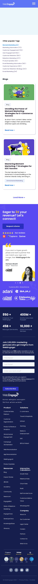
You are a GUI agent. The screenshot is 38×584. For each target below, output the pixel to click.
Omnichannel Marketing (14, 181)
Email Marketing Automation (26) (14, 63)
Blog (7, 105)
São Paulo (6, 402)
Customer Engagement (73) (12, 50)
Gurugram (22, 399)
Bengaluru (13, 399)
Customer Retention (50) (11, 56)
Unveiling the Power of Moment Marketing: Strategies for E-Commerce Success (19, 112)
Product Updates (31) (10, 61)
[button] (19, 197)
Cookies (32, 580)
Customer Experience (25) (12, 66)
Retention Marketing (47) (11, 58)
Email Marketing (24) (10, 71)
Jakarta (19, 402)
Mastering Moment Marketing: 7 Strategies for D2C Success (18, 166)
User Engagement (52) (10, 53)
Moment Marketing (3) (10, 45)
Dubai (13, 402)
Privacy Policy (23, 580)
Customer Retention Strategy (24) (14, 69)
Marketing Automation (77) (12, 47)
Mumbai (5, 399)
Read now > (10, 130)
